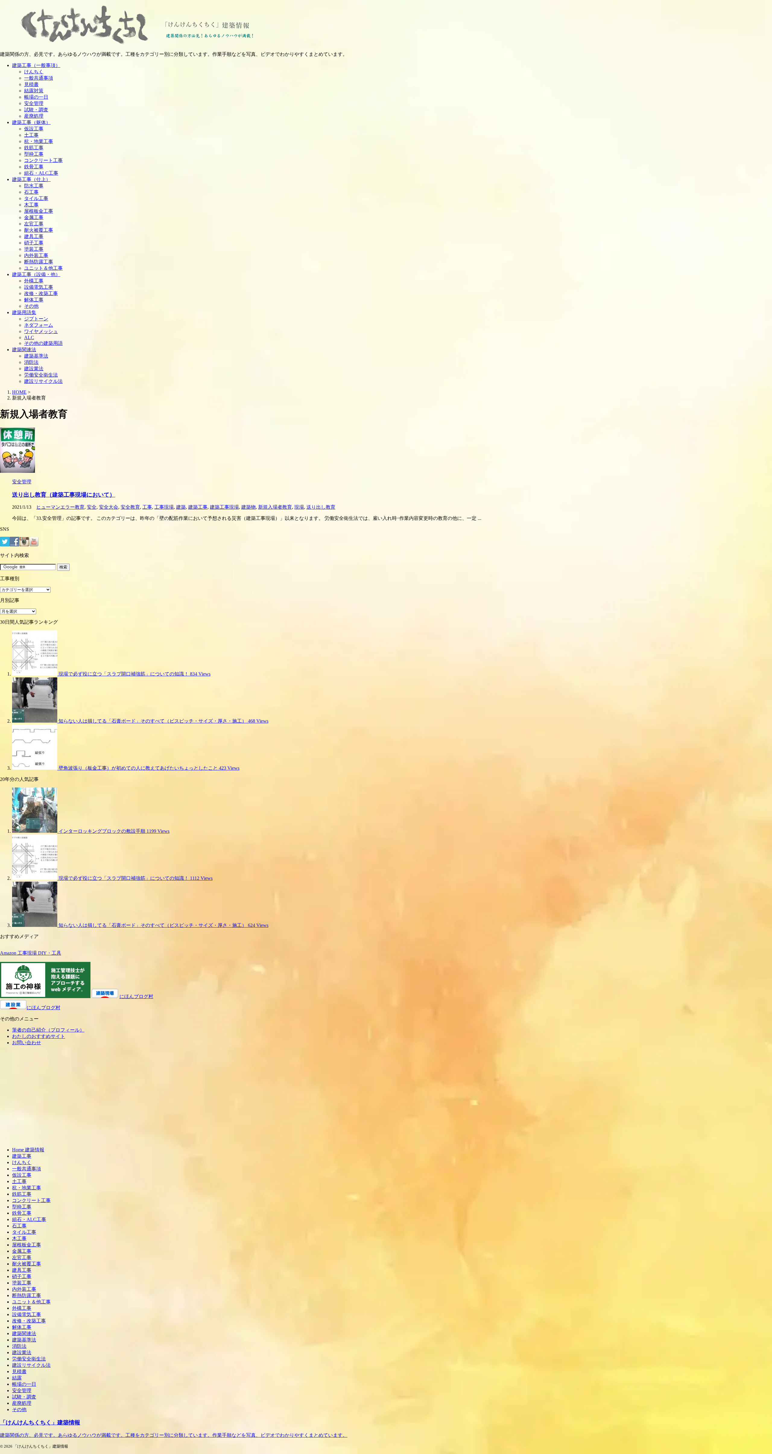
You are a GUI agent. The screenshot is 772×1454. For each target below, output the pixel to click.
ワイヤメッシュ (41, 331)
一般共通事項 (38, 78)
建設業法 (33, 368)
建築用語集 (24, 312)
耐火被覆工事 (38, 230)
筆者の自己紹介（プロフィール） (48, 1029)
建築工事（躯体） (31, 122)
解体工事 (33, 299)
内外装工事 (36, 255)
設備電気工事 (38, 287)
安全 (91, 507)
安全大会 (108, 507)
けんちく (33, 71)
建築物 (248, 507)
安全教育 (130, 507)
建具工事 (33, 236)
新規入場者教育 (275, 507)
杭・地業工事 (38, 141)
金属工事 (33, 217)
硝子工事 (33, 242)
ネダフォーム (38, 325)
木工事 (31, 204)
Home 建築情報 (28, 1149)
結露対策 (33, 90)
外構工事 (33, 280)
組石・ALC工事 (41, 173)
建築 (181, 507)
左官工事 (33, 223)
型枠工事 (33, 154)
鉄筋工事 (33, 147)
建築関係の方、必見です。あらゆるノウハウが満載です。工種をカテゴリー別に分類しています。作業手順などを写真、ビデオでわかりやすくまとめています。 (173, 1435)
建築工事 (197, 507)
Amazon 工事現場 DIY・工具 (30, 953)
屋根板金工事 (38, 211)
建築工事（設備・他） (36, 274)
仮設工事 (33, 128)
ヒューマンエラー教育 (60, 507)
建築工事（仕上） (31, 179)
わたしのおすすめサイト (38, 1036)
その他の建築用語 (43, 343)
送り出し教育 (320, 507)
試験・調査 (36, 109)
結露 (17, 1377)
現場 (299, 507)
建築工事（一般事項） (36, 65)
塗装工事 (33, 249)
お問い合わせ (26, 1042)
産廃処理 (33, 116)
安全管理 (33, 103)
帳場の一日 (36, 97)
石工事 (31, 192)
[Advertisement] (50, 1098)
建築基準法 (36, 355)
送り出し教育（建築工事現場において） (63, 495)
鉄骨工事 (33, 166)
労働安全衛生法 (41, 374)
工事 (147, 507)
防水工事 (33, 185)
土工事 (31, 135)
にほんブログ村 (136, 996)
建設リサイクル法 (43, 381)
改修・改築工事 (41, 293)
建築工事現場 (224, 507)
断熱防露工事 (38, 261)
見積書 (31, 84)
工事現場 (164, 507)
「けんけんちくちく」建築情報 (40, 1422)
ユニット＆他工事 (43, 268)
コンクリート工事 (43, 160)
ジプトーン (36, 318)
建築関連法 (24, 349)
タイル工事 (36, 198)
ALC (29, 337)
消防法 (31, 362)
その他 (31, 306)
